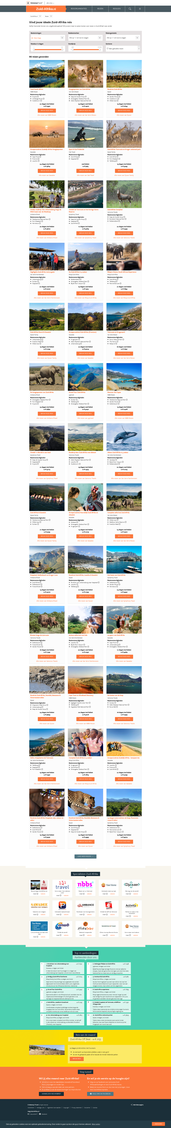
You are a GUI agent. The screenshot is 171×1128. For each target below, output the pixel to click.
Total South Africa (36, 89)
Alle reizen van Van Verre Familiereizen (47, 298)
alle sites (49, 3)
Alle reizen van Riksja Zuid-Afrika (85, 298)
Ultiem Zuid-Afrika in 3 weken (117, 452)
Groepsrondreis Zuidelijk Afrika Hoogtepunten (46, 149)
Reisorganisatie (111, 33)
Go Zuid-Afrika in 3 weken (78, 272)
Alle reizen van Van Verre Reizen (85, 115)
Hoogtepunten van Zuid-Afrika (79, 89)
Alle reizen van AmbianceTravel (47, 238)
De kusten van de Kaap (115, 695)
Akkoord (158, 1124)
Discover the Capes (114, 392)
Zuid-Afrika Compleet (115, 209)
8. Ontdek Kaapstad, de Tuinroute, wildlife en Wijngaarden (107, 1003)
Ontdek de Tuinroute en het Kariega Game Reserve (83, 210)
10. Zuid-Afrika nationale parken (103, 1015)
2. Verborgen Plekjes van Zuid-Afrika (104, 964)
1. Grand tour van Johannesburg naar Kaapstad (57, 965)
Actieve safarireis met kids (78, 635)
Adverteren (31, 1108)
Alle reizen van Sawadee (47, 175)
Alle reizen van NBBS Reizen (47, 115)
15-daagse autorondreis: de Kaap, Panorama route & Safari (122, 819)
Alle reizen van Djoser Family (124, 175)
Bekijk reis (77, 1058)
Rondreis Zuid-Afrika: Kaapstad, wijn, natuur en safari (46, 819)
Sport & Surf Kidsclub (76, 149)
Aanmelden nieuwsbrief (51, 1094)
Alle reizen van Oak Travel (85, 175)
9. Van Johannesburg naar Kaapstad (57, 1015)
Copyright (66, 1108)
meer (34, 894)
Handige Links (41, 1108)
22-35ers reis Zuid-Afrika (116, 635)
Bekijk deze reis (47, 110)
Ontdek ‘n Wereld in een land (40, 452)
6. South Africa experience (101, 989)
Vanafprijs (71, 44)
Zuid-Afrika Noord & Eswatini (40, 332)
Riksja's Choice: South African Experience (121, 272)
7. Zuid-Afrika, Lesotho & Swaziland (57, 1002)
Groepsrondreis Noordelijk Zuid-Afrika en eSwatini (83, 513)
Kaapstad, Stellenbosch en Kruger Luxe (44, 575)
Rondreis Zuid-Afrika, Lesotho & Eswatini (83, 575)
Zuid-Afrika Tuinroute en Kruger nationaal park (124, 149)
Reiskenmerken (73, 33)
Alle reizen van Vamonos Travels (124, 238)
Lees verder (108, 26)
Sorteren (109, 44)
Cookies (95, 1108)
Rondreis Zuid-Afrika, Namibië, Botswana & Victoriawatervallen (45, 696)
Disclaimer (87, 1108)
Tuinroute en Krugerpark (116, 332)
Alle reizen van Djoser (124, 115)
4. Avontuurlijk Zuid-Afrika (101, 977)
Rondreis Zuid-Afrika (114, 89)
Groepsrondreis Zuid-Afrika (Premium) (82, 332)
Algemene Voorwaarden (54, 1108)
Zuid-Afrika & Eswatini (38, 512)
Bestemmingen (36, 33)
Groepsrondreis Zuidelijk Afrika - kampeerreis (123, 758)
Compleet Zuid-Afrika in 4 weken (80, 758)
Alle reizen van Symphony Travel (85, 238)
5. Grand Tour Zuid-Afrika (54, 989)
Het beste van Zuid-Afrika (116, 575)
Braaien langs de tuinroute (39, 635)
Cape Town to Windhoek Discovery (81, 695)
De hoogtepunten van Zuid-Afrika (42, 392)
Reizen (47, 16)
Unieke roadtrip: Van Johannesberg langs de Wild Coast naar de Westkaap (45, 210)
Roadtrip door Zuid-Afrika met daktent (82, 452)
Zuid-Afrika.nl (34, 16)
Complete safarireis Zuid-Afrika (118, 512)
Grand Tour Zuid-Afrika (77, 392)
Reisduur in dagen (37, 44)
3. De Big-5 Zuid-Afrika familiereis (56, 977)
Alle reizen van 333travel (85, 418)
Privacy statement (77, 1108)
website (43, 893)
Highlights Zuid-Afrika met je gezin (42, 272)
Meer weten (96, 1124)
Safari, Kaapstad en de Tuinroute (41, 758)
